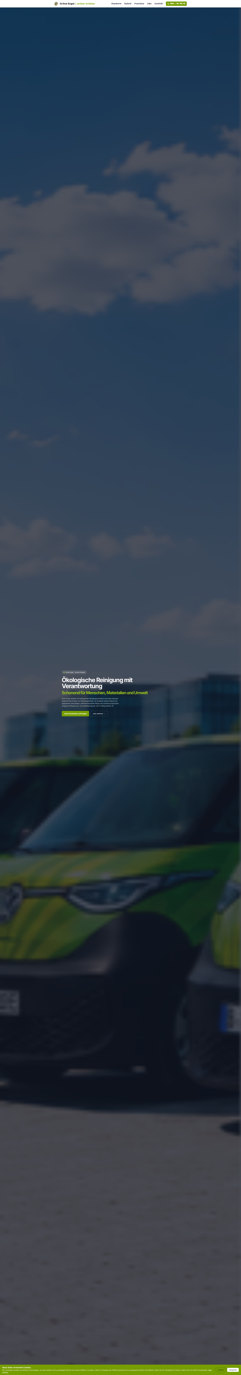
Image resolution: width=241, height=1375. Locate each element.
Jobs (149, 4)
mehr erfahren (99, 714)
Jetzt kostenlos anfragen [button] (75, 713)
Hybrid (127, 4)
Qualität (158, 4)
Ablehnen (221, 1370)
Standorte (116, 4)
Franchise (139, 4)
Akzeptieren (233, 1370)
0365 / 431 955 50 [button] (177, 3)
